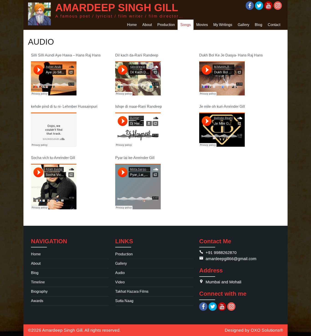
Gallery (121, 263)
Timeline (38, 282)
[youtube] (222, 306)
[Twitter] (259, 5)
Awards (37, 301)
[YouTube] (268, 5)
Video (120, 282)
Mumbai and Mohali (223, 282)
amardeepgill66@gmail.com (231, 258)
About (36, 263)
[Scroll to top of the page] (304, 332)
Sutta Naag (124, 301)
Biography (39, 291)
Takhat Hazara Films (131, 291)
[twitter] (213, 306)
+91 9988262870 (221, 252)
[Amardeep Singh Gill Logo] (39, 14)
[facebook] (203, 306)
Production (124, 254)
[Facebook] (250, 5)
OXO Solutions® (267, 330)
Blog (34, 273)
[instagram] (231, 306)
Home (36, 254)
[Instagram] (278, 5)
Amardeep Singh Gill (62, 330)
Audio (120, 273)
